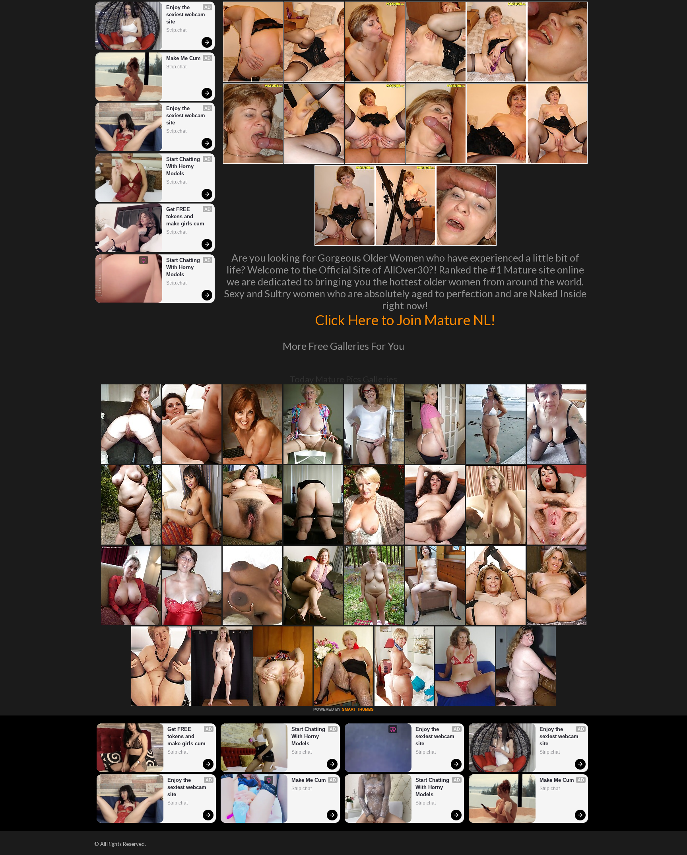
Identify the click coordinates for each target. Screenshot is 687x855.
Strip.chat (176, 30)
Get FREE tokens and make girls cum (185, 216)
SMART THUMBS (358, 709)
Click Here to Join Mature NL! (405, 319)
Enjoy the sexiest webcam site (186, 14)
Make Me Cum (183, 58)
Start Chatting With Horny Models (184, 166)
